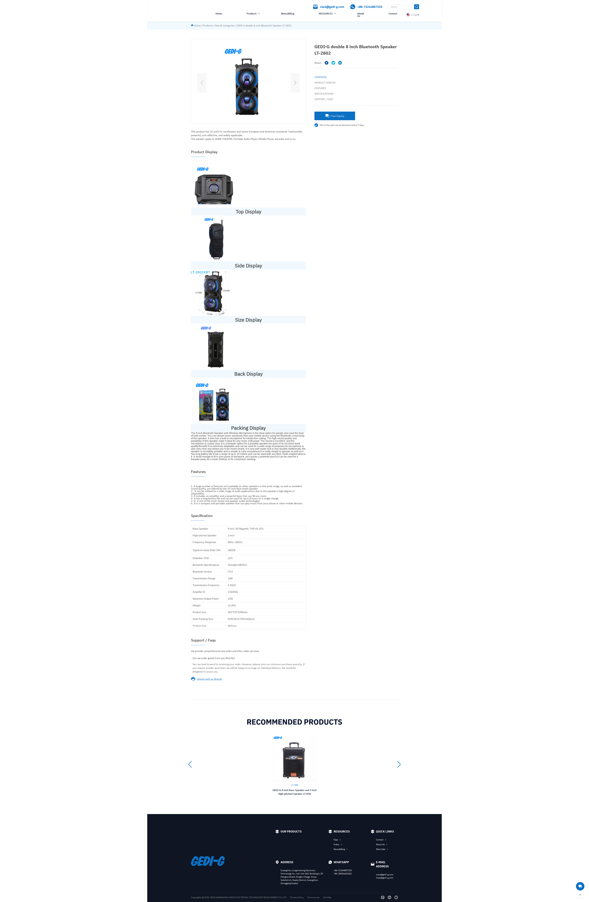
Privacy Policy (297, 897)
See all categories (225, 25)
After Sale (380, 849)
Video (336, 844)
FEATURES (320, 88)
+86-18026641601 (343, 873)
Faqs (336, 839)
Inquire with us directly (209, 678)
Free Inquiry (337, 115)
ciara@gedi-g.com (384, 874)
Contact (393, 13)
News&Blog (287, 13)
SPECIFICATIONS (323, 93)
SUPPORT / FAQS (323, 99)
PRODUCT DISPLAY (325, 82)
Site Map (327, 897)
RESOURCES (326, 13)
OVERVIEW (320, 77)
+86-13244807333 (343, 870)
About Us (360, 14)
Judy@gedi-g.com (384, 877)
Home (219, 13)
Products (252, 13)
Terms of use (313, 897)
